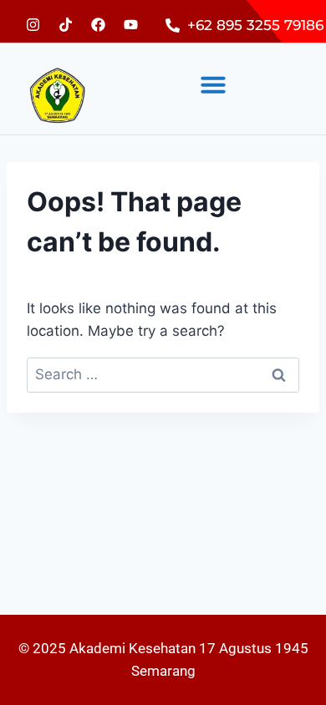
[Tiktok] (65, 24)
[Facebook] (98, 24)
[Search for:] (163, 374)
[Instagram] (32, 24)
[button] (213, 84)
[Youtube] (130, 24)
